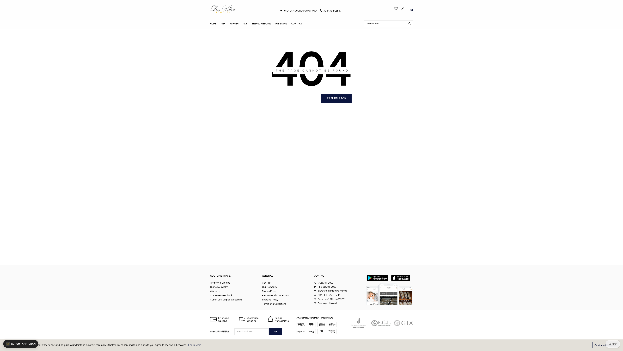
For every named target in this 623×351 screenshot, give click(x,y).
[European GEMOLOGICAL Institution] (381, 323)
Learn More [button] (194, 345)
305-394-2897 (332, 10)
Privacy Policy (269, 291)
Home (213, 23)
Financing (281, 23)
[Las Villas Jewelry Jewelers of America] (358, 323)
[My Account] (402, 9)
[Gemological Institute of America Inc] (403, 323)
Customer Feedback (221, 295)
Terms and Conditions (274, 304)
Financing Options (220, 283)
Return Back (336, 98)
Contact (296, 23)
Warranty (215, 291)
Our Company (269, 287)
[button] (20, 344)
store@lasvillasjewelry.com (301, 10)
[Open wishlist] (396, 9)
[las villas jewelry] (223, 9)
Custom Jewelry (219, 287)
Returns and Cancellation (276, 295)
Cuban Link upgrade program (226, 300)
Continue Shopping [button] (605, 345)
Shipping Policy (270, 300)
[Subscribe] (275, 331)
